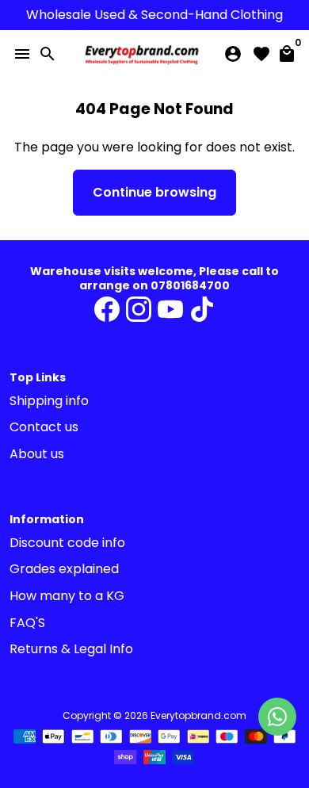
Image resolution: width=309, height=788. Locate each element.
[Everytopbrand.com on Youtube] (170, 309)
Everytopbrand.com (198, 715)
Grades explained (64, 569)
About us (37, 454)
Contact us (44, 427)
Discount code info (67, 543)
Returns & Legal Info (71, 649)
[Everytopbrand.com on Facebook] (107, 309)
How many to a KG (67, 596)
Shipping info (49, 401)
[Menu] (22, 54)
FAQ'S (27, 623)
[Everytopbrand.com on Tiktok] (202, 309)
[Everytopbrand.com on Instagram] (138, 309)
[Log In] (233, 54)
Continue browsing (154, 192)
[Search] (47, 54)
